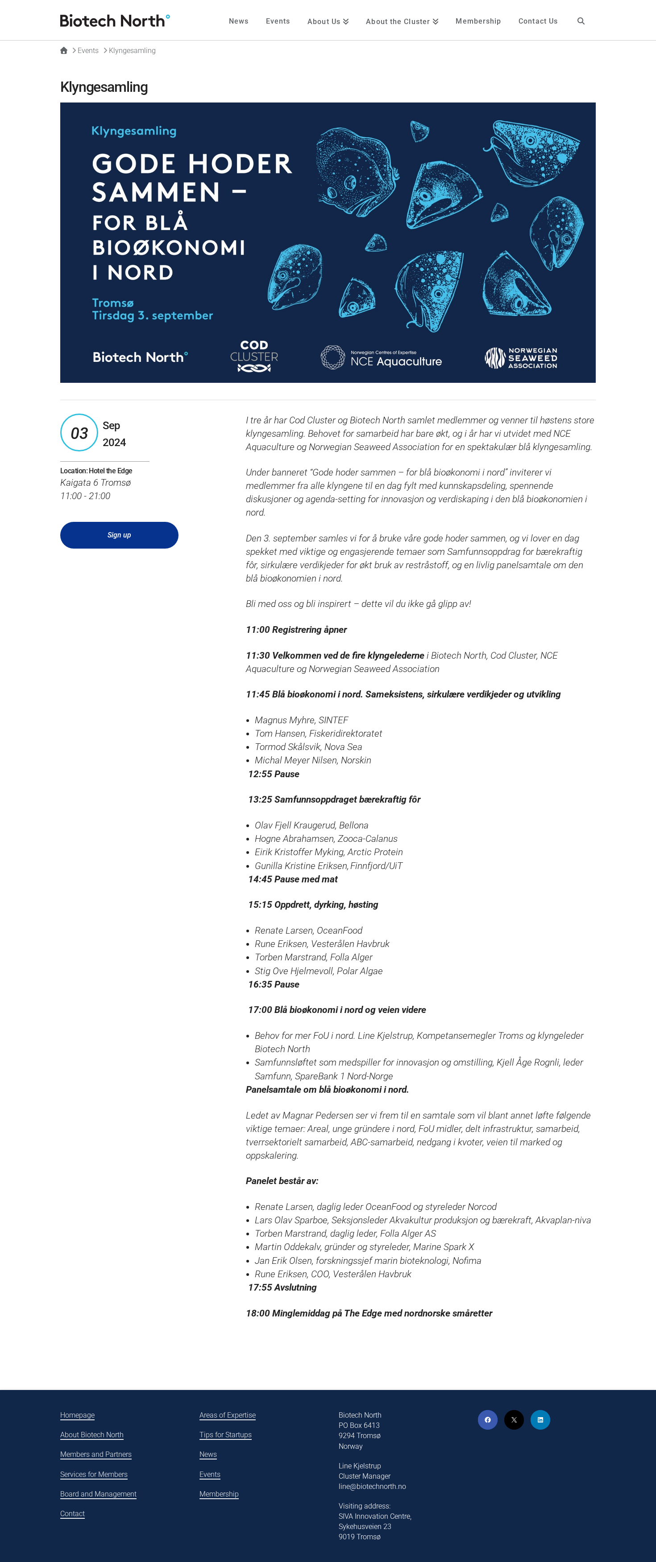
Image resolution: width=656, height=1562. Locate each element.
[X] (514, 1420)
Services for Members (94, 1474)
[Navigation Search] (581, 20)
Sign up (119, 535)
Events (209, 1474)
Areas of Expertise (227, 1415)
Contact (72, 1513)
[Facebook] (488, 1420)
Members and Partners (96, 1454)
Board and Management (98, 1494)
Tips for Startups (225, 1435)
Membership (219, 1494)
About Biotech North (92, 1435)
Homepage (77, 1415)
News (208, 1454)
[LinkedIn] (540, 1420)
